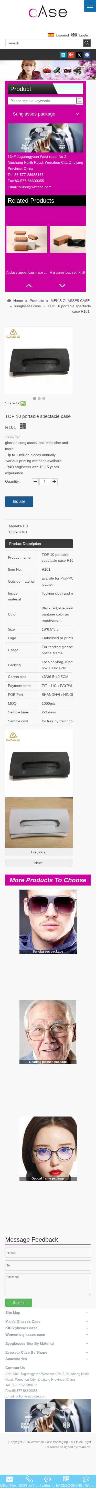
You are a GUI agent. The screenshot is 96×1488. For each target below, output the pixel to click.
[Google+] (71, 54)
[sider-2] (48, 1032)
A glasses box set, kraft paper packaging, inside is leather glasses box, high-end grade (70, 272)
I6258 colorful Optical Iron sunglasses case (46, 1215)
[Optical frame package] (48, 1148)
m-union (84, 1447)
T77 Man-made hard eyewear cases (76, 985)
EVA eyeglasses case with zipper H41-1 (48, 985)
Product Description (25, 544)
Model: (14, 526)
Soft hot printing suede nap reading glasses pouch (47, 1099)
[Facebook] (87, 54)
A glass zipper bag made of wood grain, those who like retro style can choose (26, 272)
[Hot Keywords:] (87, 43)
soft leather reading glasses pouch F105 (77, 1096)
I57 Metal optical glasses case (77, 1209)
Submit (18, 1303)
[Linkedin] (63, 54)
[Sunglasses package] (48, 921)
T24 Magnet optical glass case (15, 1212)
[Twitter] (79, 54)
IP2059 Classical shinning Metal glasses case (17, 1099)
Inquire (19, 501)
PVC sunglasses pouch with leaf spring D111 (18, 985)
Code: (14, 532)
